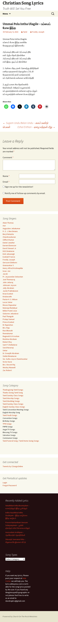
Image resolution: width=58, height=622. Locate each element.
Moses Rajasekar (9, 305)
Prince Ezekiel (8, 322)
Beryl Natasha (8, 234)
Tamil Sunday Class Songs (13, 395)
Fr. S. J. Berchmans (10, 231)
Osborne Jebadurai (10, 313)
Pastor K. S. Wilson (10, 299)
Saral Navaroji (8, 347)
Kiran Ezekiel (8, 293)
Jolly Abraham (8, 288)
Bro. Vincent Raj (9, 364)
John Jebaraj (8, 282)
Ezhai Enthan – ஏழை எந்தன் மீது (36, 127)
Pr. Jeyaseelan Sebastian (13, 276)
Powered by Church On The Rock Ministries (20, 616)
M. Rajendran (8, 325)
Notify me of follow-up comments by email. (25, 193)
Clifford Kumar (8, 240)
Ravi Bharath (8, 330)
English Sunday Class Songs (14, 407)
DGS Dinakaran (8, 251)
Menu (5, 13)
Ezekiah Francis (9, 257)
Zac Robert (7, 370)
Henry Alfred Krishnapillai (13, 268)
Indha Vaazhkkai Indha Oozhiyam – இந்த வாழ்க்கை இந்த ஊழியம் (16, 515)
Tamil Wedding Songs (11, 401)
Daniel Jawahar (9, 242)
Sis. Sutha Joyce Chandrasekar (15, 359)
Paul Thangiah (8, 316)
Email (6, 181)
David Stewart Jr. (9, 248)
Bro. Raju (6, 328)
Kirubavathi (7, 296)
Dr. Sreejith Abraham (11, 353)
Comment (8, 157)
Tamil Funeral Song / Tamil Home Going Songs (21, 441)
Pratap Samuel (8, 319)
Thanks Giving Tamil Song (13, 392)
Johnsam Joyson (9, 285)
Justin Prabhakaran (10, 291)
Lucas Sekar (7, 302)
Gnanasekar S (8, 265)
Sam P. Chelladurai (10, 345)
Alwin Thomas (8, 223)
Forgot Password (10, 485)
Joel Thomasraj (9, 279)
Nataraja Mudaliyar (10, 308)
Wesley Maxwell (9, 367)
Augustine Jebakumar (11, 228)
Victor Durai (7, 362)
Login (5, 482)
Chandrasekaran (9, 237)
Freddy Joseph (38, 32)
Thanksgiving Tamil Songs (13, 390)
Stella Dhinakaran (9, 356)
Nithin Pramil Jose (10, 311)
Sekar (5, 350)
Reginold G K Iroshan (11, 336)
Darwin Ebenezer (9, 245)
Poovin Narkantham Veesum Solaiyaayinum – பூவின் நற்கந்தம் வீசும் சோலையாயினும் (17, 525)
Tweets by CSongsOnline (13, 466)
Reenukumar (8, 333)
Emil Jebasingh (9, 254)
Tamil (25, 32)
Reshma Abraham (10, 339)
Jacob (5, 274)
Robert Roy (7, 342)
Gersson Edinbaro (10, 262)
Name (6, 176)
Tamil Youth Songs (10, 415)
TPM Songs (7, 424)
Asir (4, 225)
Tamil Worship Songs (11, 398)
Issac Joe (6, 271)
